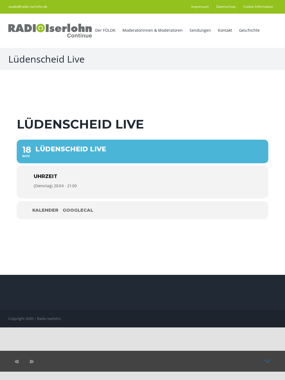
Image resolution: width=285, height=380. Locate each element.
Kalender (45, 210)
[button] (268, 30)
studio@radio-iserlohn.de (27, 6)
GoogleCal (78, 210)
